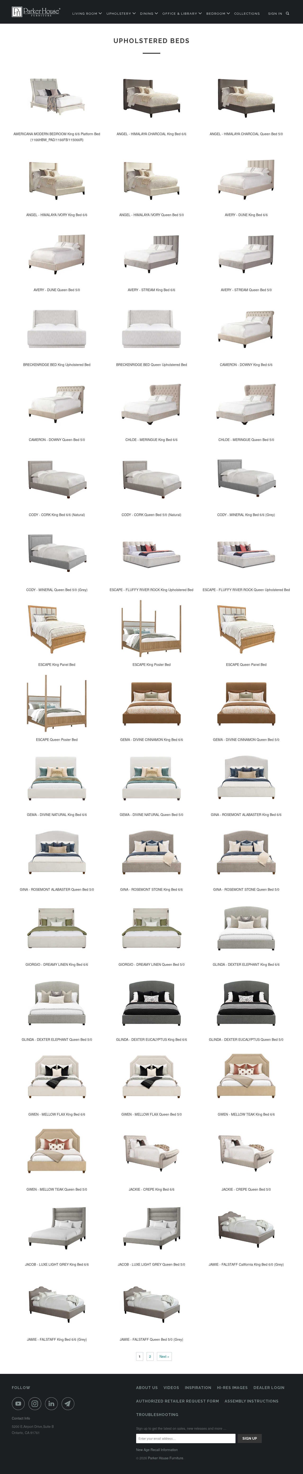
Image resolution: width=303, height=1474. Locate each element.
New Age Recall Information (157, 1449)
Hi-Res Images (232, 1387)
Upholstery (120, 13)
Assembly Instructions (252, 1401)
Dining (147, 13)
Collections (247, 13)
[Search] (288, 13)
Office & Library (181, 13)
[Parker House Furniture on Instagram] (36, 1403)
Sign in (275, 13)
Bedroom (216, 13)
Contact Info (21, 1418)
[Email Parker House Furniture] (69, 1403)
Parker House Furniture (165, 1458)
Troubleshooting (157, 1414)
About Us (147, 1387)
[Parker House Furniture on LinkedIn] (53, 1403)
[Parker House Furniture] (36, 11)
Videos (171, 1387)
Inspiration (198, 1387)
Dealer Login (269, 1387)
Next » (164, 1356)
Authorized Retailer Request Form (177, 1401)
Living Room (85, 13)
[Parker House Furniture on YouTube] (19, 1403)
